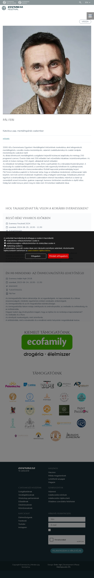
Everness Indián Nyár (11, 2)
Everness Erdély (25, 2)
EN (86, 2)
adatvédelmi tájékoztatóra (39, 250)
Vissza (85, 21)
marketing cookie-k (14, 246)
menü (90, 15)
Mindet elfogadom (58, 256)
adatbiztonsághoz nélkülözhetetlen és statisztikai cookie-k (30, 243)
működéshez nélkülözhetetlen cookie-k (22, 241)
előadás (6, 138)
